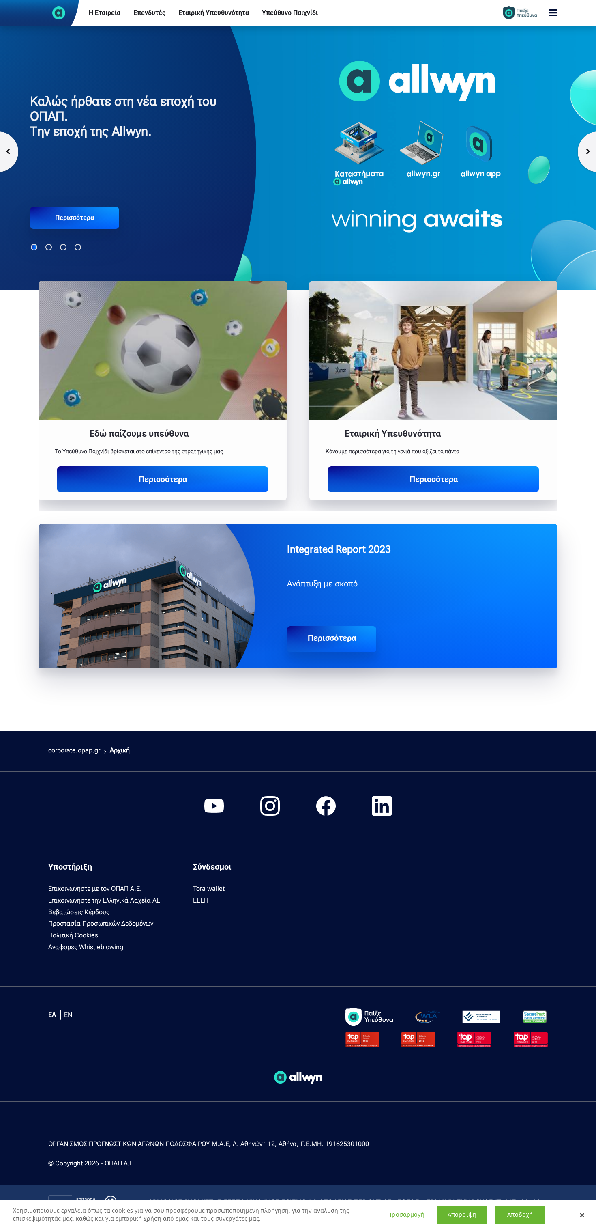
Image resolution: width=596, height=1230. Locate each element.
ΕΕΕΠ (200, 900)
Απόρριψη (462, 1215)
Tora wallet (209, 888)
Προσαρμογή (405, 1215)
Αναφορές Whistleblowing (85, 947)
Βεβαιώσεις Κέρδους (78, 912)
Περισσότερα (74, 218)
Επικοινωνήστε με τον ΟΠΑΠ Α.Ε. (95, 888)
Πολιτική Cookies (73, 935)
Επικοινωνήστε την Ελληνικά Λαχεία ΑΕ (104, 900)
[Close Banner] (582, 1215)
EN (68, 1015)
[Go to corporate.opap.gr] (59, 13)
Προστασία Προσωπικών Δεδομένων (100, 923)
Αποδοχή (520, 1215)
